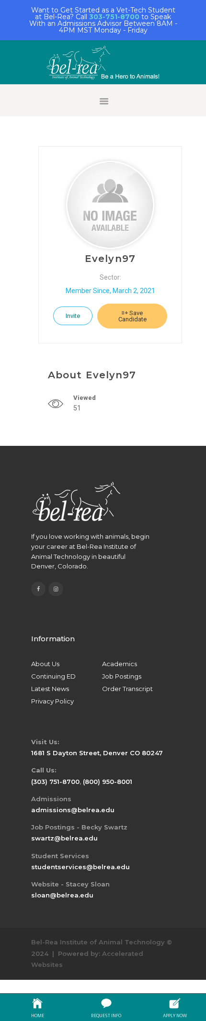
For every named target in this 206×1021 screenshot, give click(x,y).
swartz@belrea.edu (64, 838)
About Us (45, 664)
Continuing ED (53, 676)
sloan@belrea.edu (62, 895)
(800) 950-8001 (107, 781)
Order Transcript (127, 688)
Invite (73, 315)
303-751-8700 (114, 16)
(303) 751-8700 (55, 781)
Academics (119, 664)
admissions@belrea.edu (72, 810)
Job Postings (121, 676)
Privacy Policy (52, 701)
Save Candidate (132, 316)
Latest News (50, 688)
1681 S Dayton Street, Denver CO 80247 (97, 753)
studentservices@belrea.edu (80, 867)
